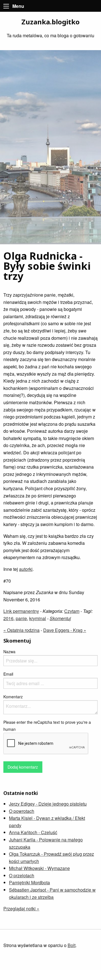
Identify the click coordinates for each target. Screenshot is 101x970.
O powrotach (21, 811)
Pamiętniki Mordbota (29, 882)
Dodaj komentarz (23, 767)
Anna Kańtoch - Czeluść (33, 832)
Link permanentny (21, 611)
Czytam (71, 611)
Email (8, 674)
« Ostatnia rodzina (21, 630)
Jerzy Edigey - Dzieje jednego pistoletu (48, 804)
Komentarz (13, 696)
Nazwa (9, 651)
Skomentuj (60, 618)
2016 (8, 618)
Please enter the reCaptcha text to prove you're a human (47, 725)
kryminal (37, 618)
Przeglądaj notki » (21, 908)
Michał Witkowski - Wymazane (39, 868)
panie (21, 618)
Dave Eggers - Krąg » (64, 630)
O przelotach (21, 875)
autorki (26, 569)
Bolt (71, 945)
